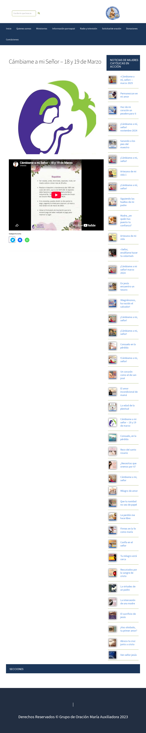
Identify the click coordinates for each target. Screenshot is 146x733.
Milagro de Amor (129, 490)
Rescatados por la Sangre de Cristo (128, 573)
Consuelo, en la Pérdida (128, 437)
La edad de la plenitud (127, 407)
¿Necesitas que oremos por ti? (128, 465)
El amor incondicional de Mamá (129, 392)
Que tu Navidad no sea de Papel (128, 503)
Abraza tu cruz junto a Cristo (127, 643)
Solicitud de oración (111, 28)
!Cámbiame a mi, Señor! (129, 359)
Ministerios (41, 28)
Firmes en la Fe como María (128, 530)
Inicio (8, 28)
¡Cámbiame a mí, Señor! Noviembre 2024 (129, 127)
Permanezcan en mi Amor (129, 95)
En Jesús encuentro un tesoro (127, 286)
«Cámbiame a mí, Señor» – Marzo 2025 (127, 80)
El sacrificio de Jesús (128, 615)
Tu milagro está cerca (128, 557)
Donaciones (132, 28)
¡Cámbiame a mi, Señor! (129, 319)
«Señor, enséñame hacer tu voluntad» (129, 253)
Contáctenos (12, 39)
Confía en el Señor (126, 544)
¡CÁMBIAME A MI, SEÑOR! (129, 159)
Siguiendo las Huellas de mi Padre (127, 202)
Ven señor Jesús (128, 654)
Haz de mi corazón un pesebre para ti (128, 110)
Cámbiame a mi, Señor (128, 478)
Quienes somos (23, 28)
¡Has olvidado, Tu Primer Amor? (128, 629)
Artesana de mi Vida (128, 237)
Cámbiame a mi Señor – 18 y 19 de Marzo (128, 422)
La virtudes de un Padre (127, 588)
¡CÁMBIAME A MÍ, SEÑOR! (129, 187)
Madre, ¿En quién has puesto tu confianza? (126, 220)
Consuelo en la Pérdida (128, 346)
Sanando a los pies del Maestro (127, 144)
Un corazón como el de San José (128, 375)
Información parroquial (63, 28)
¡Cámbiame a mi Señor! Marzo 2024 (128, 270)
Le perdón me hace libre (127, 517)
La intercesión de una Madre (127, 602)
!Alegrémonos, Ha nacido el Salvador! (128, 303)
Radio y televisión (88, 28)
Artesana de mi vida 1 (128, 173)
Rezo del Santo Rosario (128, 451)
